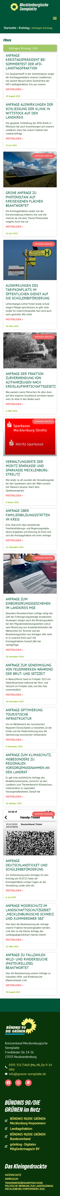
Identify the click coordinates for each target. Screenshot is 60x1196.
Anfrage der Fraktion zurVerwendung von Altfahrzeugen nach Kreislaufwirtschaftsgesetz (31, 380)
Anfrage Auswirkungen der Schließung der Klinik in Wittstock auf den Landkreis (29, 111)
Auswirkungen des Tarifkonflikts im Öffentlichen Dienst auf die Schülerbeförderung (28, 292)
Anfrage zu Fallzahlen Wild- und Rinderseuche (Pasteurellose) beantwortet (27, 961)
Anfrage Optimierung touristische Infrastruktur (24, 714)
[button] (55, 18)
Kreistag (24, 28)
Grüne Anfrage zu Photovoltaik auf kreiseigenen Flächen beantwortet (24, 199)
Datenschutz (13, 1174)
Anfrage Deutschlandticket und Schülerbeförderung (27, 865)
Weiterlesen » (14, 89)
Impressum (11, 1178)
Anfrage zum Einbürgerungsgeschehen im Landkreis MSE (28, 603)
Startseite (10, 28)
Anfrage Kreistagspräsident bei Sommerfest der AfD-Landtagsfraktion (25, 62)
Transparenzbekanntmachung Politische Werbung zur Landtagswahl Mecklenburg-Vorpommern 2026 (29, 1185)
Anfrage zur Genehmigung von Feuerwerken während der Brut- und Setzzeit (29, 669)
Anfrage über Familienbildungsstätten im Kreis (28, 514)
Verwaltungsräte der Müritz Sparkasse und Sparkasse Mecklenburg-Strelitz (27, 468)
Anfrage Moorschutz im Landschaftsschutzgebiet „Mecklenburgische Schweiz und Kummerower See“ (30, 912)
